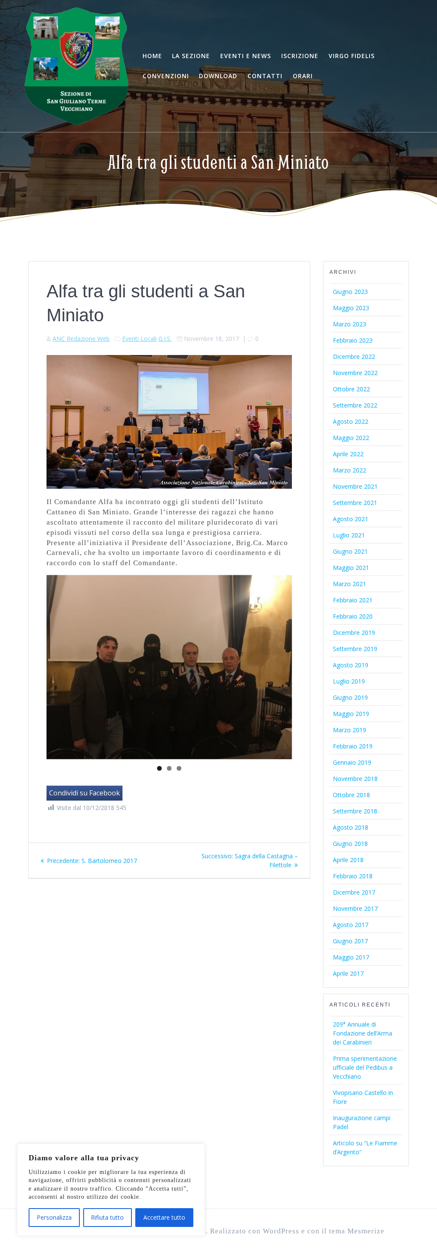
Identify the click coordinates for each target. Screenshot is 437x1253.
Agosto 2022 (350, 421)
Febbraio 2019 (353, 746)
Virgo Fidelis (352, 56)
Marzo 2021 (349, 584)
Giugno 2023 (350, 292)
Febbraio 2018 (353, 876)
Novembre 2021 (355, 486)
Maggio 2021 (351, 567)
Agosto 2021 (350, 519)
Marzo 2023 (349, 324)
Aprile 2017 (348, 973)
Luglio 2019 (349, 681)
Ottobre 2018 (351, 795)
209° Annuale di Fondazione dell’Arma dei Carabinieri (362, 1033)
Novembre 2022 (355, 373)
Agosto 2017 (350, 925)
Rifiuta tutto (107, 1217)
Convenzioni (166, 76)
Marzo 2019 (349, 730)
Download (218, 76)
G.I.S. (165, 339)
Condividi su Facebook (84, 793)
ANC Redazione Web (81, 339)
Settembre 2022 (355, 405)
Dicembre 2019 (354, 632)
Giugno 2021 (350, 551)
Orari (303, 76)
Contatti (265, 76)
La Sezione (191, 56)
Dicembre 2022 (354, 356)
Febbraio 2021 (353, 600)
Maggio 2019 (351, 714)
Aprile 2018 (348, 860)
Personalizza (54, 1217)
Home (152, 56)
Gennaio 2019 (352, 762)
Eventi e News (245, 56)
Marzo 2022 (349, 470)
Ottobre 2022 (351, 389)
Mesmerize (366, 1231)
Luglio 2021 (349, 535)
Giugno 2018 (350, 843)
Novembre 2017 (355, 908)
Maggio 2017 (351, 957)
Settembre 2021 (355, 503)
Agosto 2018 (350, 827)
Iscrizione (299, 56)
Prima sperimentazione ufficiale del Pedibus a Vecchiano (365, 1067)
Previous (31, 665)
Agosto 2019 (350, 665)
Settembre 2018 (355, 811)
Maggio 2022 (351, 438)
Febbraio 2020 (353, 616)
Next (306, 665)
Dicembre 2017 (354, 892)
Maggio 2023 (351, 308)
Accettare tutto (164, 1217)
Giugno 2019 (350, 697)
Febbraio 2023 (353, 340)
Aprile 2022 (348, 454)
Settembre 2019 (355, 649)
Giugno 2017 (350, 941)
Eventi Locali (139, 339)
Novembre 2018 (355, 779)
